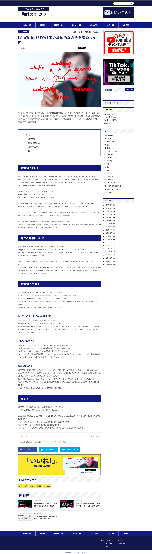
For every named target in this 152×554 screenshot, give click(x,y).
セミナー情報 (110, 25)
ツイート (49, 450)
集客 (74, 32)
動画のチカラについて (107, 540)
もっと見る (130, 89)
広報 (80, 32)
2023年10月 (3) (110, 214)
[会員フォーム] (118, 43)
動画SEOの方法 (33, 147)
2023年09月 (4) (110, 217)
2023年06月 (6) (110, 224)
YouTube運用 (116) (110, 114)
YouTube (96, 32)
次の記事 (94, 436)
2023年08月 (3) (110, 220)
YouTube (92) (109, 135)
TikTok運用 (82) (109, 117)
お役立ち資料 (94, 25)
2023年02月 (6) (110, 236)
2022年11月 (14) (110, 245)
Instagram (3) (110, 173)
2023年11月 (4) (110, 211)
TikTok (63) (109, 139)
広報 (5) (107, 167)
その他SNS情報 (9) (110, 120)
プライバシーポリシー (107, 543)
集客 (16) (108, 145)
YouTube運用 (27, 25)
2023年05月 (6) (110, 227)
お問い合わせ (122, 543)
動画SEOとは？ (33, 139)
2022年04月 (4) (110, 264)
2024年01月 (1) (110, 205)
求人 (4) (107, 170)
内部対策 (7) (109, 161)
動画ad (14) (109, 148)
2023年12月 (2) (110, 208)
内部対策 (88, 32)
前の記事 (24, 436)
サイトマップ (104, 546)
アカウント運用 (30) (111, 142)
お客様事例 (126, 25)
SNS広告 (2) (109, 180)
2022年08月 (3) (110, 252)
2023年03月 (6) (110, 233)
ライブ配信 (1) (109, 192)
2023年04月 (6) (110, 230)
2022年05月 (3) (110, 261)
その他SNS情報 (76, 25)
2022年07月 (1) (110, 255)
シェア (28, 450)
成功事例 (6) (108, 123)
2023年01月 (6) (110, 239)
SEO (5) (107, 164)
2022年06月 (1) (110, 258)
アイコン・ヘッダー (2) (111, 183)
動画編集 (42, 25)
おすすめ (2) (109, 176)
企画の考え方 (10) (111, 154)
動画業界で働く (58, 25)
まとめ (30, 151)
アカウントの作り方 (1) (112, 189)
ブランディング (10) (111, 151)
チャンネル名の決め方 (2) (113, 186)
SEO (69, 32)
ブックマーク (72, 450)
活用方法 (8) (109, 157)
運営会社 (121, 540)
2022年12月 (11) (110, 242)
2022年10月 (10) (110, 249)
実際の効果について (35, 143)
